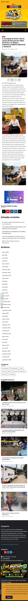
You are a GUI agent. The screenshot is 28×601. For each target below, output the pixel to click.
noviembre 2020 (6, 354)
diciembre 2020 (6, 351)
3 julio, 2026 (10, 461)
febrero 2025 (5, 295)
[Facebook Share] (8, 79)
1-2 (15, 4)
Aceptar (9, 597)
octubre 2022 (5, 319)
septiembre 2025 (6, 275)
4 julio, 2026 (10, 433)
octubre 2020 (5, 356)
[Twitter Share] (12, 79)
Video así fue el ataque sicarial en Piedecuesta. (11, 241)
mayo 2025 (5, 287)
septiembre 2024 (6, 310)
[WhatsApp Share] (15, 79)
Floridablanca (14, 368)
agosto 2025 (5, 278)
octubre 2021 (5, 330)
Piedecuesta (22, 371)
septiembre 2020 (6, 359)
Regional (4, 374)
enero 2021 (5, 348)
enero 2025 (5, 298)
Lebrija (9, 371)
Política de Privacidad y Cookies (10, 544)
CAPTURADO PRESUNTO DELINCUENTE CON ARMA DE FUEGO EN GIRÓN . (14, 227)
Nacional (15, 371)
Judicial (4, 371)
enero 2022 (5, 322)
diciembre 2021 (6, 325)
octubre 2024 (5, 307)
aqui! (10, 582)
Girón (4, 36)
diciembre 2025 (6, 269)
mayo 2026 (5, 258)
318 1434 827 (6, 558)
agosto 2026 (5, 252)
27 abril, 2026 (10, 516)
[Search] (25, 30)
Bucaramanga (5, 368)
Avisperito (5, 49)
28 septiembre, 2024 (13, 49)
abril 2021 (4, 342)
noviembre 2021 (6, 327)
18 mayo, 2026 (10, 488)
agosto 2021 (5, 336)
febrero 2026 (5, 263)
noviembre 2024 (6, 304)
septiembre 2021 (6, 333)
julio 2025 (4, 281)
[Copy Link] (19, 79)
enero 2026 (5, 266)
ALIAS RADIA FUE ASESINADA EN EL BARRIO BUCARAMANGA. (13, 232)
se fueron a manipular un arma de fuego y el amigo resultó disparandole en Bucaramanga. (13, 237)
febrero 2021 (5, 345)
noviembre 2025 (6, 272)
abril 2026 (4, 261)
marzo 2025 (5, 293)
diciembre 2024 (6, 301)
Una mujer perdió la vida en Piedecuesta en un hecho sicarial (13, 223)
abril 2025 (4, 290)
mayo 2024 (5, 316)
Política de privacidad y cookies (19, 593)
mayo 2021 (5, 339)
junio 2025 (5, 284)
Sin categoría (11, 374)
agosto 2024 (5, 313)
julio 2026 (4, 255)
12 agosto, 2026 (10, 406)
